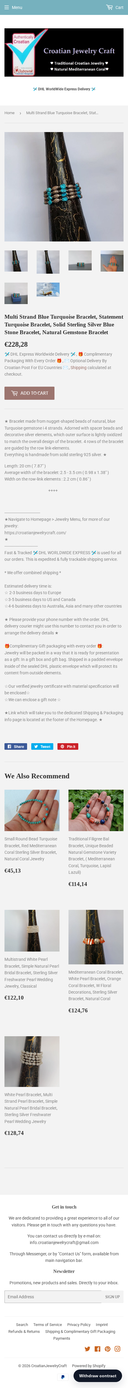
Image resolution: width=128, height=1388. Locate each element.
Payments (61, 1338)
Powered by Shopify (88, 1366)
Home (9, 113)
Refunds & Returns (24, 1331)
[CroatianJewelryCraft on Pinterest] (107, 1349)
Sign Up (112, 1297)
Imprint (102, 1324)
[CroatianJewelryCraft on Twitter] (87, 1349)
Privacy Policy (78, 1324)
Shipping (79, 367)
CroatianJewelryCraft (49, 1366)
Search (22, 1324)
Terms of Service (47, 1324)
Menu (17, 7)
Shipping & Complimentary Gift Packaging (80, 1331)
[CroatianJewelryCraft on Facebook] (97, 1349)
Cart (119, 7)
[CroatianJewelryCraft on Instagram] (118, 1349)
